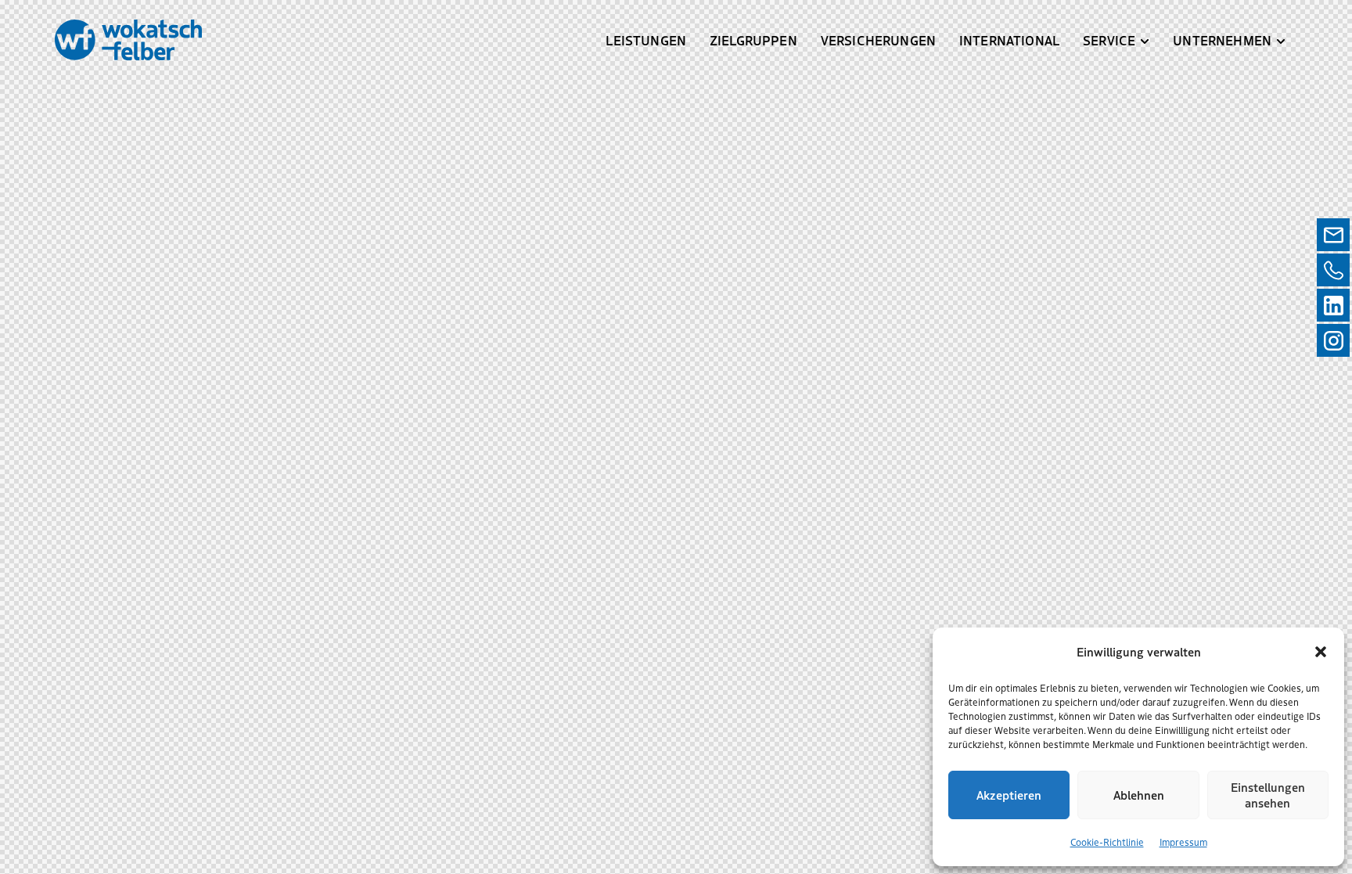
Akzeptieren (1008, 794)
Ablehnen (1138, 794)
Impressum (1183, 841)
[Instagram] (1333, 340)
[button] (1321, 652)
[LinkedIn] (1333, 305)
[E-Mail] (1333, 234)
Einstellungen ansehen (1268, 795)
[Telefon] (1333, 270)
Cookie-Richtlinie (1107, 841)
